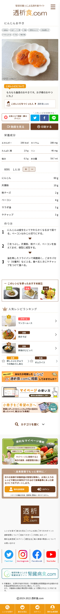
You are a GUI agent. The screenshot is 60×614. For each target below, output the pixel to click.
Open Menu (53, 7)
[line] (53, 118)
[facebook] (44, 118)
